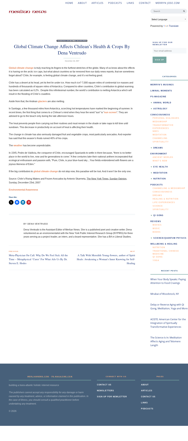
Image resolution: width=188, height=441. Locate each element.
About (82, 3)
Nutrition (159, 179)
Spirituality (161, 142)
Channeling (160, 138)
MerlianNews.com (38, 376)
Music (156, 228)
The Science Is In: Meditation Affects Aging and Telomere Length (166, 341)
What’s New (160, 161)
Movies (157, 225)
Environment (158, 154)
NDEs (156, 131)
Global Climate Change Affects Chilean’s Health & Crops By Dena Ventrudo (72, 49)
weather (18, 145)
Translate (174, 26)
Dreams (158, 148)
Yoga (156, 260)
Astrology (160, 109)
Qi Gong (158, 215)
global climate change (45, 171)
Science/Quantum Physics (170, 238)
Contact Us (104, 385)
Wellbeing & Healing (163, 244)
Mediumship (160, 122)
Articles (98, 3)
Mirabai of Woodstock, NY (164, 293)
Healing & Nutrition (165, 199)
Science (158, 206)
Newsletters (105, 391)
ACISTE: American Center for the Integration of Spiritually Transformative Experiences (168, 323)
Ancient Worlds (163, 157)
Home (69, 3)
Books (157, 232)
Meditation (160, 135)
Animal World (162, 103)
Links (130, 3)
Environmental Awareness (72, 40)
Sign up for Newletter (112, 397)
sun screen (110, 112)
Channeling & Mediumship (169, 188)
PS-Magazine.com (62, 376)
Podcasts (115, 3)
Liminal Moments (161, 91)
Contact (145, 3)
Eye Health (160, 167)
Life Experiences (164, 202)
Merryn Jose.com (168, 3)
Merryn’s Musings (162, 85)
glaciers (42, 101)
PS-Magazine (158, 97)
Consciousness (160, 115)
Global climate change (21, 68)
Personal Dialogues (166, 118)
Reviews (155, 221)
